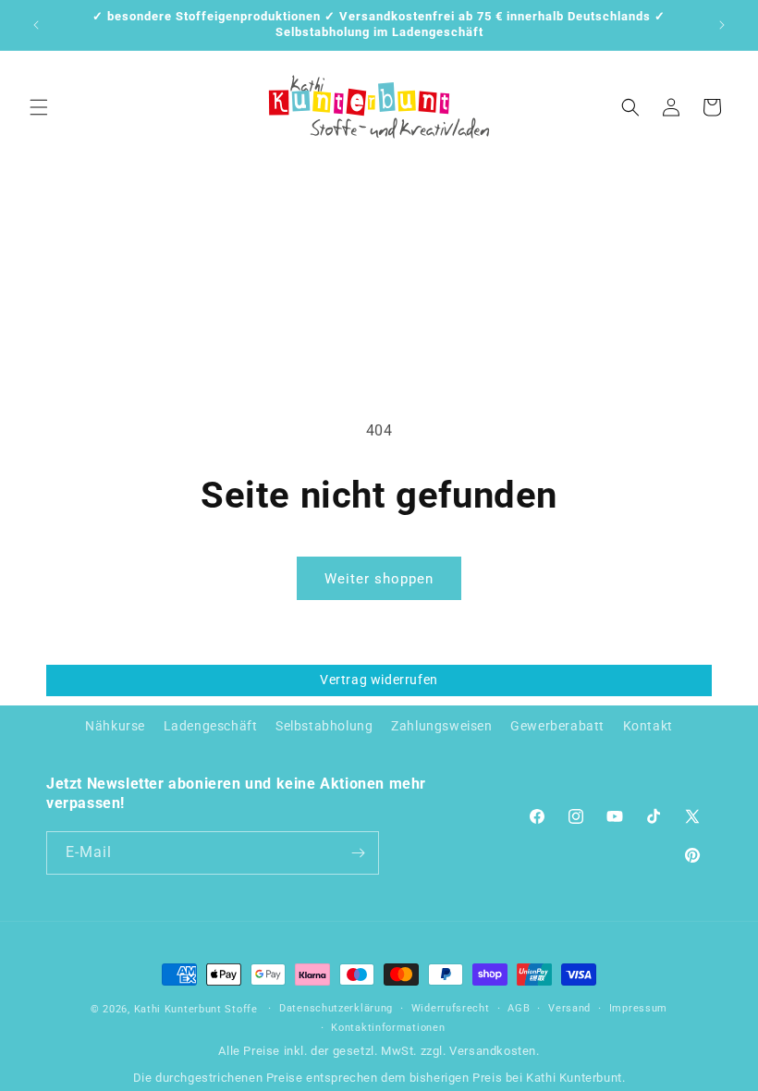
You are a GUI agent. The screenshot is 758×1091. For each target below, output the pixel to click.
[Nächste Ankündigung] (722, 25)
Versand (569, 1008)
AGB (518, 1008)
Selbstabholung (324, 725)
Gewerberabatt (557, 725)
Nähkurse (115, 725)
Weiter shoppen (379, 578)
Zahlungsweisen (441, 725)
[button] (38, 107)
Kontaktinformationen (388, 1028)
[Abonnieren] (357, 853)
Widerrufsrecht (450, 1008)
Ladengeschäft (211, 725)
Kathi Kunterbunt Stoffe (198, 1009)
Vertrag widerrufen (379, 679)
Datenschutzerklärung (336, 1008)
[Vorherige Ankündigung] (36, 25)
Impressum (638, 1008)
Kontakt (648, 725)
